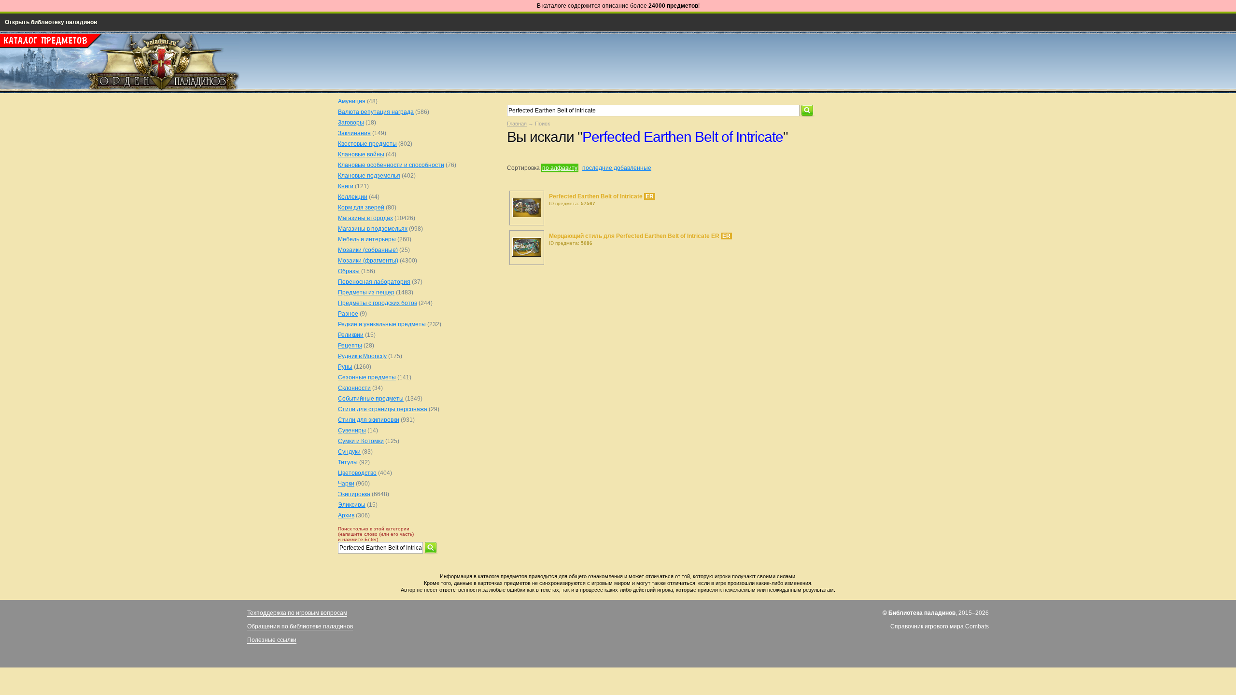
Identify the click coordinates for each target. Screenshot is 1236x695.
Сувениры (352, 430)
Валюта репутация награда (376, 112)
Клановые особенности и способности (391, 165)
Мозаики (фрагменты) (368, 260)
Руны (345, 366)
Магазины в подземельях (372, 228)
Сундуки (349, 451)
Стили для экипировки (368, 420)
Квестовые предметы (367, 143)
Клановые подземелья (369, 175)
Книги (345, 186)
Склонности (354, 388)
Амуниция (351, 101)
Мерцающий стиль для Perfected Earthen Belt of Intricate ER (635, 236)
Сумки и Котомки (361, 441)
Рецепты (350, 345)
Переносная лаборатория (374, 281)
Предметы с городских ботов (377, 303)
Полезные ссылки (271, 640)
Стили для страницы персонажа (382, 409)
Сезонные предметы (367, 377)
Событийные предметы (371, 398)
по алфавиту (559, 168)
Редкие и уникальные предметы (382, 324)
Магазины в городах (365, 218)
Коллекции (352, 197)
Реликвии (351, 335)
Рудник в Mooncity (362, 356)
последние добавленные (616, 168)
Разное (348, 313)
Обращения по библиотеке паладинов (300, 626)
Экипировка (354, 494)
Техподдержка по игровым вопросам (297, 613)
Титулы (348, 462)
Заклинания (354, 133)
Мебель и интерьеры (367, 239)
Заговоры (351, 122)
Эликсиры (351, 504)
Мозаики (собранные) (368, 250)
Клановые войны (361, 154)
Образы (349, 271)
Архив (346, 515)
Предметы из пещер (366, 292)
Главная (517, 123)
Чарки (346, 483)
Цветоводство (357, 473)
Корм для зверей (361, 207)
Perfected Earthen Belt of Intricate (596, 196)
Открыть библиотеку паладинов (51, 22)
